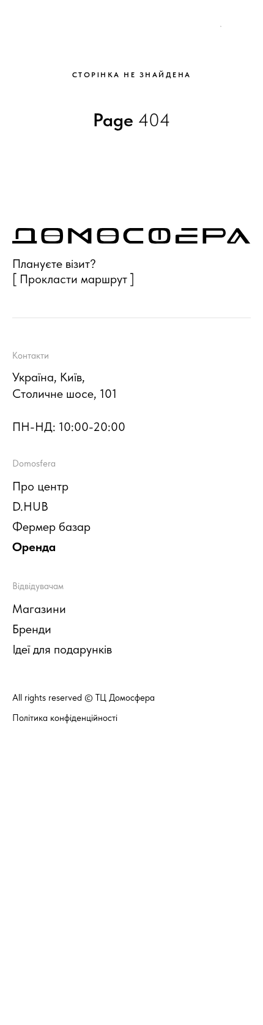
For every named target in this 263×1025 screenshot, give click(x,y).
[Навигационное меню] (242, 24)
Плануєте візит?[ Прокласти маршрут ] (73, 271)
